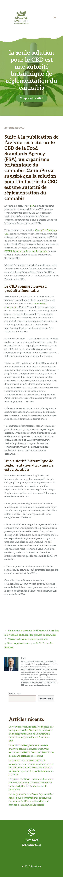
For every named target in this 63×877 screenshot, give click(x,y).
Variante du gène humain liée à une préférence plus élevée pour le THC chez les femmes (28, 643)
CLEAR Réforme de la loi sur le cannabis (26, 251)
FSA (32, 206)
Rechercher (15, 693)
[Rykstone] (21, 17)
